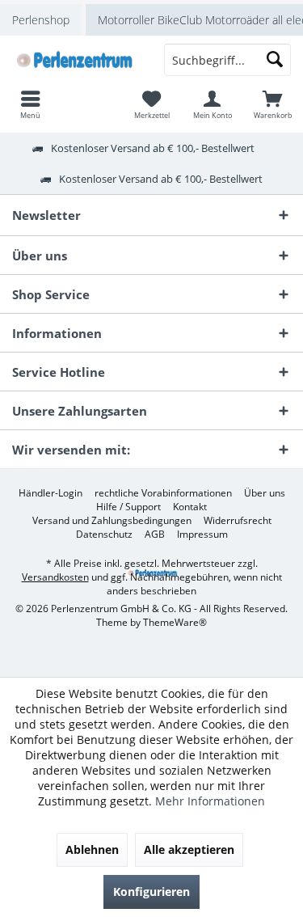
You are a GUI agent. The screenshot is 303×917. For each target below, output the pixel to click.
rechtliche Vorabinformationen (163, 493)
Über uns (264, 493)
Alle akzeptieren (189, 849)
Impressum (202, 534)
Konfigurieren (151, 891)
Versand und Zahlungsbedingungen (111, 520)
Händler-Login (50, 493)
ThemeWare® (175, 622)
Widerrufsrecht (237, 520)
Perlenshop (40, 19)
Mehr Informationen (210, 801)
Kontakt (190, 507)
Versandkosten (55, 577)
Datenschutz (104, 534)
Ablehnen (92, 849)
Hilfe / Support (128, 507)
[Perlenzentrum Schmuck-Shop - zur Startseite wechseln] (76, 60)
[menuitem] (272, 104)
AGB (155, 534)
